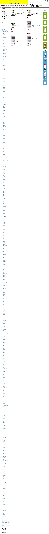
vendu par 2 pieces (45, 59)
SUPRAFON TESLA (5, 273)
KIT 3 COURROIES (45, 27)
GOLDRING (4, 109)
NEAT (3, 269)
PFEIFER (4, 163)
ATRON (4, 278)
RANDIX (4, 148)
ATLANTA (4, 454)
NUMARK (4, 69)
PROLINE (4, 383)
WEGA (3, 74)
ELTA (3, 438)
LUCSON (4, 46)
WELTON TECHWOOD (5, 462)
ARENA (4, 36)
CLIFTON (4, 212)
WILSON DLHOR (4, 44)
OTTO (3, 316)
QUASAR (4, 457)
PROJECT (4, 173)
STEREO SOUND (4, 181)
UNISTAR (4, 151)
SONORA (4, 225)
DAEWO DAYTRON (5, 282)
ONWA (3, 139)
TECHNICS (4, 349)
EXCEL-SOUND (4, 209)
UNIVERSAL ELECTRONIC (5, 31)
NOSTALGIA (4, 397)
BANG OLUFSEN (4, 425)
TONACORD (4, 266)
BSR (3, 351)
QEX (3, 147)
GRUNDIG (4, 389)
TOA (3, 513)
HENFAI (4, 327)
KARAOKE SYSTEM (5, 446)
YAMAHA (4, 297)
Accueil (1, 7)
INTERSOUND (4, 329)
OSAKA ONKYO (4, 510)
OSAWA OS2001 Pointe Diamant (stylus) (20, 39)
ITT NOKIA (4, 198)
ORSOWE (4, 185)
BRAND (4, 441)
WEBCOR (4, 244)
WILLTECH (4, 82)
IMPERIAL (4, 498)
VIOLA (3, 47)
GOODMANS (4, 362)
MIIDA (3, 500)
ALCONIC (4, 451)
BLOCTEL (3, 521)
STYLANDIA (4, 126)
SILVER (4, 392)
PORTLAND (4, 511)
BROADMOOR (4, 235)
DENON (4, 352)
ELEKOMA (4, 285)
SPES (3, 85)
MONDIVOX (4, 104)
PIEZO (3, 400)
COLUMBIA (4, 466)
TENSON (4, 459)
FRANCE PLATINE (5, 368)
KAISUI (4, 120)
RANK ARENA (4, 37)
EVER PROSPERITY (5, 288)
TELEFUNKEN (4, 378)
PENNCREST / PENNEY (5, 66)
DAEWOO (4, 155)
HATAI (3, 399)
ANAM (3, 465)
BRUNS (4, 88)
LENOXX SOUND (4, 320)
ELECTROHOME (4, 228)
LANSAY (4, 97)
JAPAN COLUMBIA (5, 508)
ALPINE (4, 276)
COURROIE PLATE (45, 13)
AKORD (4, 195)
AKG (3, 203)
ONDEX (4, 138)
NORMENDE (4, 53)
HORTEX (4, 113)
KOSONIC (4, 93)
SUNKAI (4, 81)
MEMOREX (4, 470)
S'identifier (19, 7)
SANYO (4, 380)
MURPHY (4, 443)
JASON (3, 84)
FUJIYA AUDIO (4, 305)
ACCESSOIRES (3, 29)
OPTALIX (4, 422)
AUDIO (4, 345)
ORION (3, 346)
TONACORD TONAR (5, 172)
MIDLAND (4, 220)
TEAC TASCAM (4, 261)
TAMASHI (4, 129)
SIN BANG (4, 481)
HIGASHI (4, 112)
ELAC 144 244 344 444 (4, 28)
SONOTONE (4, 270)
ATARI (3, 348)
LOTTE (4, 308)
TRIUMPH (4, 416)
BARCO (4, 159)
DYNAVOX (4, 242)
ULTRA (4, 33)
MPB (3, 263)
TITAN (3, 59)
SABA (3, 370)
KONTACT (4, 255)
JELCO (3, 72)
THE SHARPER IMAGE (5, 460)
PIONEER (4, 336)
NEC (3, 295)
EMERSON (4, 286)
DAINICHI (4, 434)
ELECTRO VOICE (4, 386)
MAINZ (4, 310)
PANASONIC (4, 335)
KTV (3, 94)
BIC (3, 300)
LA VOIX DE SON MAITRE (5, 405)
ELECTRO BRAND (5, 437)
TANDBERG (4, 169)
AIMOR (4, 275)
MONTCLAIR (4, 63)
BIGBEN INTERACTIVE (5, 160)
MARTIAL (4, 75)
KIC (3, 106)
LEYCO (3, 20)
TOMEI (4, 132)
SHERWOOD (4, 479)
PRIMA (3, 145)
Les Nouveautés (8, 7)
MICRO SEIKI (4, 424)
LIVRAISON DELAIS (4, 524)
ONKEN (4, 408)
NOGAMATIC (4, 456)
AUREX (4, 342)
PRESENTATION (4, 525)
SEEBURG (4, 444)
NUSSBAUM (4, 257)
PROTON (4, 90)
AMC (3, 232)
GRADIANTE (4, 301)
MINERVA (4, 516)
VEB (3, 162)
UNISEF (4, 135)
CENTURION (4, 428)
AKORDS (4, 189)
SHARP (3, 381)
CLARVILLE (4, 204)
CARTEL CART (4, 56)
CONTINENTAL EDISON (5, 387)
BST (3, 291)
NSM (3, 55)
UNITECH (4, 91)
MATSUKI (4, 101)
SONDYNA (4, 123)
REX (3, 175)
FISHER (4, 365)
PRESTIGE (4, 144)
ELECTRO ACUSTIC (5, 166)
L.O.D (3, 332)
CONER (4, 52)
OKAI (3, 122)
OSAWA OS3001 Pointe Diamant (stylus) (36, 39)
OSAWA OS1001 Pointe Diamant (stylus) (36, 25)
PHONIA (4, 141)
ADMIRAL (4, 231)
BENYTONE (4, 178)
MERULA (4, 207)
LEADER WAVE (4, 98)
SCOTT (3, 476)
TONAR (4, 34)
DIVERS (4, 154)
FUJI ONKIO (4, 409)
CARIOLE (4, 427)
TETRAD (4, 182)
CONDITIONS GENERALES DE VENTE (6, 522)
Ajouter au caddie (29, 31)
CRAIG (3, 489)
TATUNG (4, 472)
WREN (3, 272)
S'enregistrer (22, 7)
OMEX (3, 396)
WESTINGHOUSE (4, 260)
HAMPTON (4, 110)
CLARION (4, 294)
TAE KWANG (4, 128)
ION (3, 373)
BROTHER (4, 264)
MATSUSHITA (4, 469)
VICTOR (4, 339)
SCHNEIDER (4, 367)
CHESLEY (4, 258)
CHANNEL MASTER (5, 488)
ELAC (3, 167)
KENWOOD (4, 355)
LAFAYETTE (4, 217)
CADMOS (4, 440)
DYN (3, 491)
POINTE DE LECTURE (4, 30)
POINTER (4, 142)
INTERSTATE (4, 216)
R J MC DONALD (4, 412)
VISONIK (4, 87)
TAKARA (4, 485)
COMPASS (4, 514)
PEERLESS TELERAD (5, 222)
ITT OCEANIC (4, 206)
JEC (3, 330)
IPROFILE (4, 68)
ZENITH (4, 418)
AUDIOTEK (4, 279)
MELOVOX (4, 62)
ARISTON (4, 251)
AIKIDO (4, 292)
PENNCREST (4, 317)
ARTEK (4, 453)
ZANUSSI (4, 176)
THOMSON (4, 393)
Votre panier (16, 7)
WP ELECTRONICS (5, 49)
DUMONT (4, 241)
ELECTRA (4, 492)
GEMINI (4, 323)
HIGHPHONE (4, 179)
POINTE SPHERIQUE (45, 80)
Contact (14, 7)
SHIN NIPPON (4, 188)
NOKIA (4, 248)
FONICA (4, 421)
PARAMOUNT (4, 447)
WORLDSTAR (4, 463)
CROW (3, 298)
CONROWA (4, 431)
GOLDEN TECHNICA (5, 245)
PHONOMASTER (4, 223)
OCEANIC (4, 313)
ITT (3, 402)
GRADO (4, 354)
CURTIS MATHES (4, 281)
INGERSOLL (4, 116)
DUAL (3, 384)
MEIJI (3, 311)
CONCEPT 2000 (4, 239)
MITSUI (4, 103)
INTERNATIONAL (5, 117)
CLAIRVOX (4, 78)
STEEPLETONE (4, 125)
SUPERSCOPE (4, 415)
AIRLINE (4, 289)
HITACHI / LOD (4, 65)
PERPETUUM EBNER (5, 403)
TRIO (3, 358)
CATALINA (4, 238)
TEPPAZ (4, 371)
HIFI (3, 390)
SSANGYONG (4, 482)
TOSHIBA (4, 343)
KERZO (4, 107)
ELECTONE (4, 229)
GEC (3, 495)
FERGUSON (4, 304)
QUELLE (4, 473)
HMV (3, 497)
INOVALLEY (4, 197)
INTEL (3, 507)
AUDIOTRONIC (4, 254)
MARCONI (4, 219)
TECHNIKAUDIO (4, 504)
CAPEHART (4, 236)
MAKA (3, 100)
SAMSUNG (4, 364)
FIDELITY (4, 494)
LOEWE (4, 307)
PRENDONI (4, 213)
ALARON (4, 450)
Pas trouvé (3, 22)
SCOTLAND (4, 71)
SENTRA (4, 478)
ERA (3, 374)
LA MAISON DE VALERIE (5, 333)
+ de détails (45, 24)
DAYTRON (4, 435)
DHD (3, 247)
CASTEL (4, 43)
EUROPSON (4, 201)
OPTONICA (4, 314)
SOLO (3, 136)
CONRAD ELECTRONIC (5, 419)
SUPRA (3, 226)
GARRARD (4, 361)
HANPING (4, 326)
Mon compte (12, 7)
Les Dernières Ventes (4, 7)
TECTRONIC (4, 377)
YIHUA (4, 50)
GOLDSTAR (4, 324)
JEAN (3, 119)
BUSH (3, 501)
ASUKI (3, 406)
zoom (11, 28)
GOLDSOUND (4, 210)
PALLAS (4, 40)
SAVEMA (4, 475)
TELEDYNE (4, 170)
